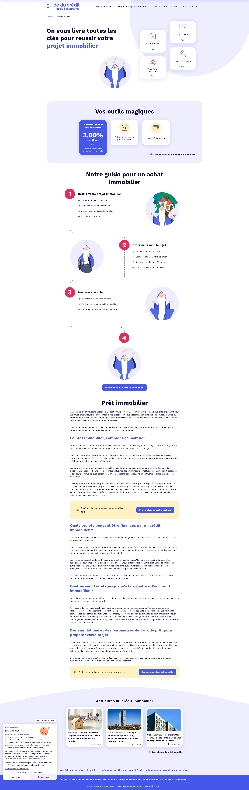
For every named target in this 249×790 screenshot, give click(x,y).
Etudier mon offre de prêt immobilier (99, 304)
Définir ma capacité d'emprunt (150, 251)
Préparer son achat (91, 292)
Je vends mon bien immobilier (95, 206)
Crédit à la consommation (165, 6)
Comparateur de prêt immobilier (158, 672)
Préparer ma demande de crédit (96, 299)
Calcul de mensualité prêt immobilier (124, 138)
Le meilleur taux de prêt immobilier (93, 126)
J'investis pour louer (91, 216)
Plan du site (115, 786)
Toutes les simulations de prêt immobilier (175, 154)
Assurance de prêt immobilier (132, 6)
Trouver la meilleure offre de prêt (152, 262)
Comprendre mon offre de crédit (151, 257)
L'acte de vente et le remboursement (99, 309)
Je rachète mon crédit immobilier (97, 211)
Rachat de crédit (191, 6)
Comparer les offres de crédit (150, 267)
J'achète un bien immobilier (94, 200)
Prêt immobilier (104, 6)
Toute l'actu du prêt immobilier (167, 752)
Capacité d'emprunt (156, 138)
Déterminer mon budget (149, 245)
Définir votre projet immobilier (99, 193)
